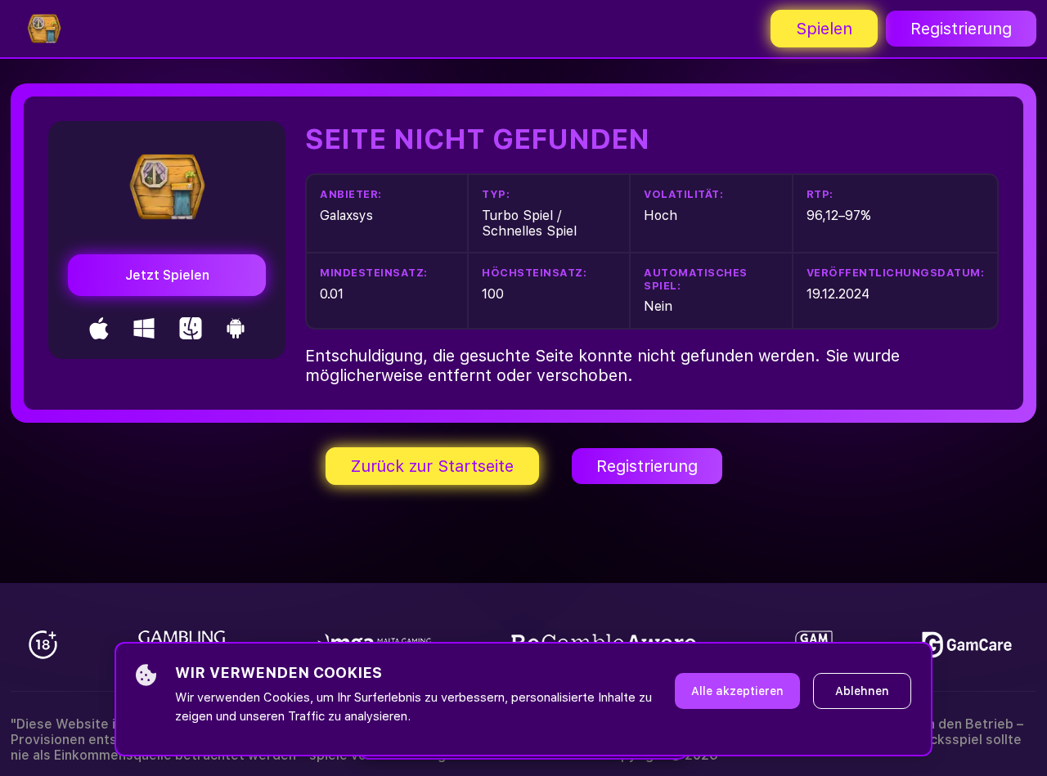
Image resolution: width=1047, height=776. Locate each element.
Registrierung (961, 28)
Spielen (824, 28)
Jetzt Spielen (167, 275)
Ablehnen (862, 691)
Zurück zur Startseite (432, 466)
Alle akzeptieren (737, 691)
